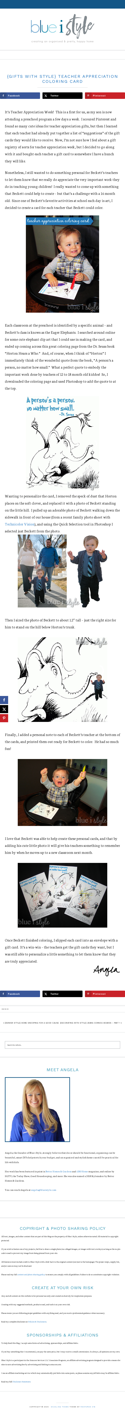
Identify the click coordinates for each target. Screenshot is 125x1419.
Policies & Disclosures (37, 1321)
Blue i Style (62, 28)
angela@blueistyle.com (43, 1189)
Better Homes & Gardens (59, 1171)
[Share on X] (4, 709)
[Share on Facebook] (4, 700)
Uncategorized (62, 69)
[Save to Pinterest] (4, 718)
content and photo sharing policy (31, 1274)
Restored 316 (88, 1407)
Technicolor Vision (20, 523)
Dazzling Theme (60, 1407)
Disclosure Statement (22, 1381)
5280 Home (82, 1171)
